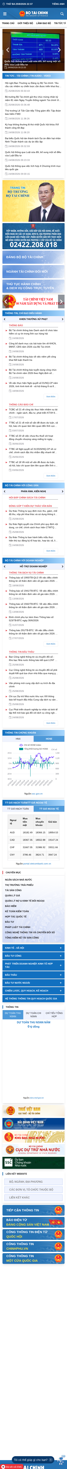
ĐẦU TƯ (9, 922)
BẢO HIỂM (10, 906)
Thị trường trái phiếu (19, 885)
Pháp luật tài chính (17, 927)
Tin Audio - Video (40, 75)
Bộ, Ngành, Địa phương (26, 1181)
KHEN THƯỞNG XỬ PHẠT (33, 319)
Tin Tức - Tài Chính (16, 75)
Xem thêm (50, 396)
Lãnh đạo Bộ (43, 23)
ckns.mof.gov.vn (37, 1098)
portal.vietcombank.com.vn (37, 863)
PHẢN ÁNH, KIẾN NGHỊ (33, 491)
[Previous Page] (8, 50)
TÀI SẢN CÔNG (13, 890)
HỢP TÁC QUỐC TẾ (16, 916)
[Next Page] (59, 50)
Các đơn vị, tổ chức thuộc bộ (31, 1189)
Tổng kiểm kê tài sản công (22, 937)
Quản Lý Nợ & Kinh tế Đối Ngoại (24, 900)
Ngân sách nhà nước (18, 879)
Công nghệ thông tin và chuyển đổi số (30, 932)
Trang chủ (8, 23)
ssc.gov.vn (37, 793)
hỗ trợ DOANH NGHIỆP (33, 566)
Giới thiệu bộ (25, 23)
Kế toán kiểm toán (17, 911)
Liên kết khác (19, 1197)
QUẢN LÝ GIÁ (12, 895)
